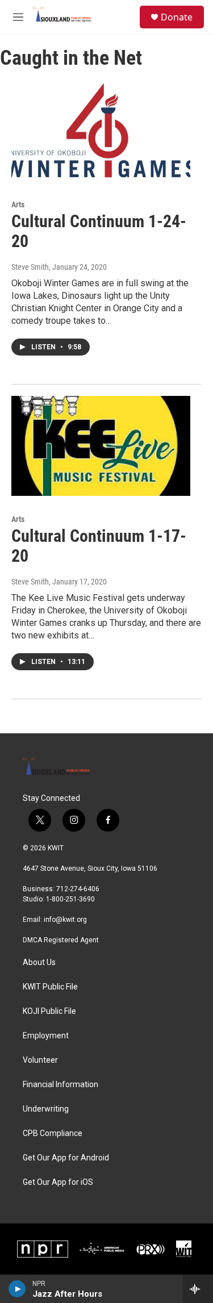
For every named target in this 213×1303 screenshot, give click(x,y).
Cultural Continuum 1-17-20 (98, 546)
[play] (17, 1288)
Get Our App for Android (66, 1158)
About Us (39, 962)
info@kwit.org (65, 920)
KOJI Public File (49, 1011)
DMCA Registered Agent (61, 940)
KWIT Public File (50, 987)
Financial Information (60, 1084)
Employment (46, 1035)
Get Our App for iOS (58, 1182)
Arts (17, 204)
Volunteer (40, 1060)
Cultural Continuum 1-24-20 (98, 231)
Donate (177, 17)
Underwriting (46, 1109)
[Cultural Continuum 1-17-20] (100, 446)
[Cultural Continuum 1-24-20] (100, 131)
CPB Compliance (52, 1133)
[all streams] (198, 1289)
